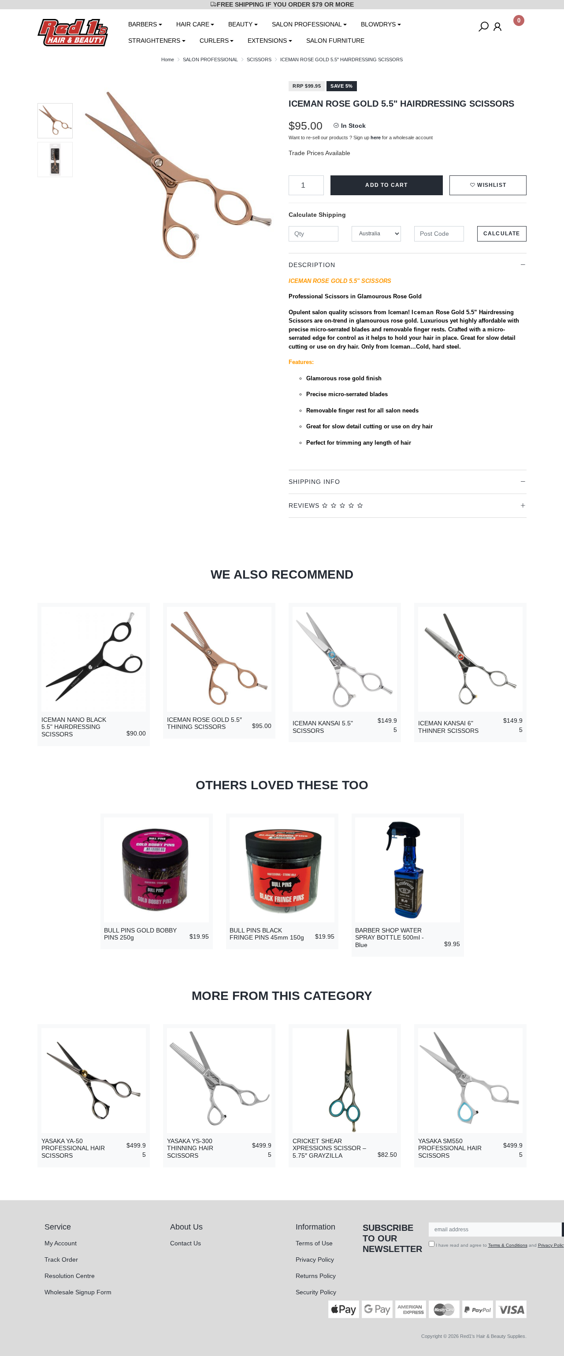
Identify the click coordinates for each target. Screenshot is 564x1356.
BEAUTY (240, 24)
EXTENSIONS (267, 40)
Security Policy (316, 1292)
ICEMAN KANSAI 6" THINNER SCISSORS (448, 727)
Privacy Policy (315, 1259)
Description (312, 264)
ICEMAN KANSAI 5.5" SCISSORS (323, 727)
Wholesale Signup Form (78, 1292)
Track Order (61, 1259)
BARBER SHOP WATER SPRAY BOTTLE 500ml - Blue (389, 938)
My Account (61, 1243)
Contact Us (185, 1243)
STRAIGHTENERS (154, 40)
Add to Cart (386, 185)
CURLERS (214, 40)
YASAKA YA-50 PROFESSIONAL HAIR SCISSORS (73, 1148)
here (376, 137)
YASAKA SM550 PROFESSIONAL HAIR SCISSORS (450, 1148)
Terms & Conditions (507, 1245)
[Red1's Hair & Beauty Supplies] (72, 32)
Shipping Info (314, 481)
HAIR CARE (192, 24)
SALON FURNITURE (335, 40)
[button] (488, 185)
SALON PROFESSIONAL (307, 24)
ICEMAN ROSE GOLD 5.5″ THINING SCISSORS (204, 723)
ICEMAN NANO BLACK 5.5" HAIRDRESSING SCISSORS (73, 727)
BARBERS (142, 24)
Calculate (501, 233)
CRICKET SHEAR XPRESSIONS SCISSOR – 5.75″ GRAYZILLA (329, 1148)
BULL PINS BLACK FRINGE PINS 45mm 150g (267, 934)
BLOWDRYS (378, 24)
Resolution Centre (70, 1275)
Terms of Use (314, 1243)
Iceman (423, 312)
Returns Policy (316, 1275)
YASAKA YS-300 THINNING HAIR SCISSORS (190, 1148)
